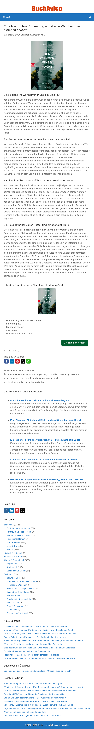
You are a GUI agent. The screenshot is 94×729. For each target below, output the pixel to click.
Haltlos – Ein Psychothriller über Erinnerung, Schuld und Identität (46, 479)
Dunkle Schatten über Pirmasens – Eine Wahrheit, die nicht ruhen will (36, 637)
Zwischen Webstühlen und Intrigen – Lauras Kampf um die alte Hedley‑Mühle (39, 658)
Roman (10, 550)
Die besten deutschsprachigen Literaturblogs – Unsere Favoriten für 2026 (38, 671)
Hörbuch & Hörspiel (13, 553)
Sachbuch (8, 574)
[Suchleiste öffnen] (90, 17)
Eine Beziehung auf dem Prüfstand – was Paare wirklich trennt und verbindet (39, 648)
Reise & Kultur (13, 603)
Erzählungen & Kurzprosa (18, 528)
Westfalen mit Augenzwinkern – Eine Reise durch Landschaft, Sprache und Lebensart (43, 641)
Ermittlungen (35, 374)
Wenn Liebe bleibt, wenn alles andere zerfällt (25, 712)
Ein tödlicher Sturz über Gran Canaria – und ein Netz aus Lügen (45, 440)
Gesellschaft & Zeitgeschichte (20, 588)
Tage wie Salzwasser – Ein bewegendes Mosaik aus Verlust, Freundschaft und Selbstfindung (47, 708)
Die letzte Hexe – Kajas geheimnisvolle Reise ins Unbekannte (32, 715)
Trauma (75, 374)
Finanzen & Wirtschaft (17, 585)
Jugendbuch (12, 564)
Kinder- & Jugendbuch (14, 560)
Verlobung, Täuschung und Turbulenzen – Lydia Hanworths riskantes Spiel (38, 630)
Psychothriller (51, 374)
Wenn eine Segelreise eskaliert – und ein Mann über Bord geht (33, 644)
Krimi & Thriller (26, 370)
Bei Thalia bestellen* (74, 343)
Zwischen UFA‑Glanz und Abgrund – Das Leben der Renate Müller (34, 694)
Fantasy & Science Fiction (19, 532)
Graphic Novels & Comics (18, 535)
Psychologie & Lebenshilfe (19, 599)
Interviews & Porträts (13, 557)
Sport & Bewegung (15, 606)
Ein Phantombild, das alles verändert (26, 382)
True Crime (12, 610)
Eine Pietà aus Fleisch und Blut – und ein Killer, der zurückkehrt (45, 420)
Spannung (64, 374)
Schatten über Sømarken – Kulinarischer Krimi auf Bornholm (43, 459)
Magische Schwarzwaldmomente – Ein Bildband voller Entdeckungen (36, 627)
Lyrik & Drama (13, 546)
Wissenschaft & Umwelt (18, 613)
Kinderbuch (12, 567)
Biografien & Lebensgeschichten (22, 581)
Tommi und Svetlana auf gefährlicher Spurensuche (27, 651)
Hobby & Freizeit (14, 596)
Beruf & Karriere (14, 578)
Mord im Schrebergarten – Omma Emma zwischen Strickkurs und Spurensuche (40, 634)
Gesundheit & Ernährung (18, 592)
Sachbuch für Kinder (16, 571)
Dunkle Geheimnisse (17, 374)
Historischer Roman (16, 539)
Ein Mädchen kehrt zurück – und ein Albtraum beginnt (40, 400)
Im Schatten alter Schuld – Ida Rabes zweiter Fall (32, 378)
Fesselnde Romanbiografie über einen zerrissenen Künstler (31, 655)
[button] (6, 361)
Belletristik (12, 370)
